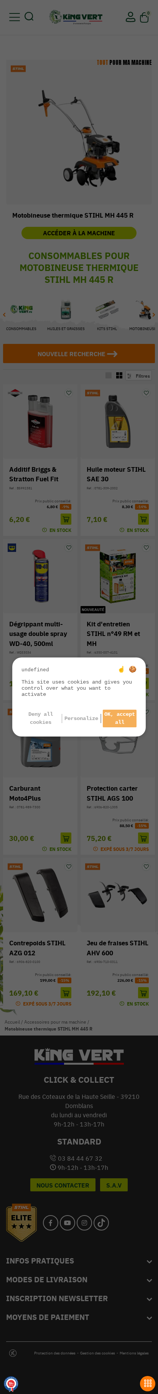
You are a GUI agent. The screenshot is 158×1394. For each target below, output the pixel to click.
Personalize (81, 718)
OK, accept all (119, 718)
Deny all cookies (40, 718)
